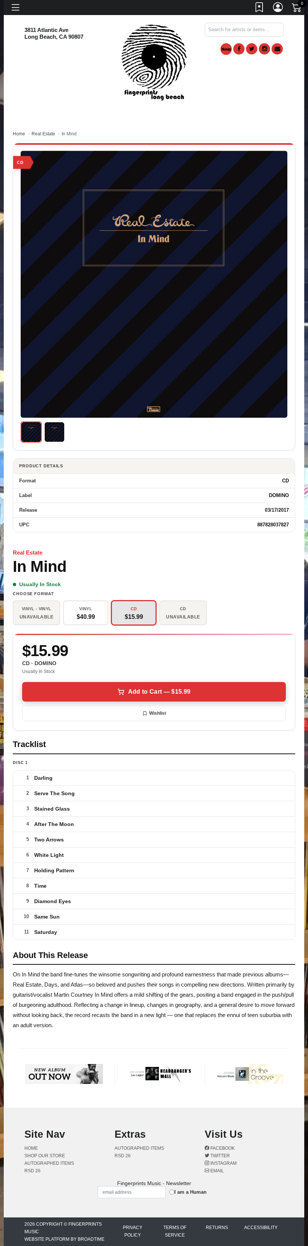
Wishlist (157, 713)
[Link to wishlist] (259, 9)
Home (19, 133)
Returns (217, 1227)
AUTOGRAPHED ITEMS (49, 1163)
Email (216, 1170)
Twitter (219, 1155)
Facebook (222, 1148)
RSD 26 (32, 1170)
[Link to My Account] (278, 9)
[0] (297, 9)
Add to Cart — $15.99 (159, 691)
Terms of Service (174, 1231)
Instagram (223, 1163)
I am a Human (190, 1192)
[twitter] (251, 48)
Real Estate (43, 133)
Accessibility (261, 1227)
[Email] (277, 48)
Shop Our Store (44, 1155)
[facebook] (239, 48)
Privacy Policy (132, 1231)
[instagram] (264, 48)
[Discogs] (226, 49)
